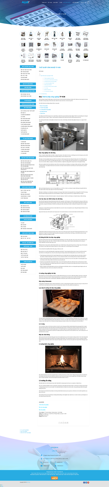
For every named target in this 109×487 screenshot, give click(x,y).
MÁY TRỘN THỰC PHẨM (25, 73)
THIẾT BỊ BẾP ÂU (24, 132)
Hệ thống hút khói (43, 111)
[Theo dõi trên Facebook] (84, 482)
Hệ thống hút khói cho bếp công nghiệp (50, 81)
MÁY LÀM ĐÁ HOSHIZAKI (25, 207)
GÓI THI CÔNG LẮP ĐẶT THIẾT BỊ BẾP (28, 110)
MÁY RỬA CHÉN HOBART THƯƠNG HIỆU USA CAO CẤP (27, 179)
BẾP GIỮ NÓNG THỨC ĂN (25, 94)
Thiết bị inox (42, 113)
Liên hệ (82, 2)
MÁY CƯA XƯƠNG (24, 236)
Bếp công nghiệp (67, 2)
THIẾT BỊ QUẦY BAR (24, 255)
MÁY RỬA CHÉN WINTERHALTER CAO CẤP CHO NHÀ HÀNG (27, 165)
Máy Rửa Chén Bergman (26, 162)
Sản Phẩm (55, 2)
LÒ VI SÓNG (23, 116)
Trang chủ (45, 18)
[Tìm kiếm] (85, 2)
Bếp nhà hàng (76, 2)
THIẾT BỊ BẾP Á (24, 130)
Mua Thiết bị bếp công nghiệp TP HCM (47, 75)
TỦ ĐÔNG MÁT (23, 141)
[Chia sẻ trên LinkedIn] (67, 423)
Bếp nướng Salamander (48, 84)
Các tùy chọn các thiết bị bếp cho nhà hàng (51, 79)
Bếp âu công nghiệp (44, 105)
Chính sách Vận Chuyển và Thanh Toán (71, 474)
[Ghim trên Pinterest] (65, 423)
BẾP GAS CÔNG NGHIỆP (25, 120)
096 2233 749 (45, 462)
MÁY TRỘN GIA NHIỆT (25, 71)
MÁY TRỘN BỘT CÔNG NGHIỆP (26, 228)
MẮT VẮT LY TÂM (24, 75)
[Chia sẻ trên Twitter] (61, 423)
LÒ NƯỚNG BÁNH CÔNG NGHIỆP (27, 126)
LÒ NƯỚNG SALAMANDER (25, 114)
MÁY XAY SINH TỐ (24, 251)
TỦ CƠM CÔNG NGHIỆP (25, 134)
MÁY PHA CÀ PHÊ (24, 249)
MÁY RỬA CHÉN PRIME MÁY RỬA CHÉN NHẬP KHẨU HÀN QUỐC (27, 182)
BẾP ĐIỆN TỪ (23, 112)
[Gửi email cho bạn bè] (63, 423)
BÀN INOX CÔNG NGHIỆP (25, 194)
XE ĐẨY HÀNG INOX (24, 198)
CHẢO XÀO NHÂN (24, 77)
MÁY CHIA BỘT (23, 224)
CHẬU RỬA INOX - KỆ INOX (25, 196)
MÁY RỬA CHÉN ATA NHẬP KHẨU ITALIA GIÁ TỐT (27, 169)
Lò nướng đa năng (44, 93)
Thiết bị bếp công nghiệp (50, 97)
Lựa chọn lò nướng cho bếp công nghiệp (51, 86)
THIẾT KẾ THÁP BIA (24, 257)
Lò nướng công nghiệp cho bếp (49, 83)
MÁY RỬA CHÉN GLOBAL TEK (26, 161)
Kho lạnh (23, 268)
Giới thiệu (50, 2)
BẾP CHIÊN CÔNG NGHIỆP (25, 118)
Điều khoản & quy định (34, 474)
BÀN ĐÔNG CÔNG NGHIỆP (25, 145)
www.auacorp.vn (60, 465)
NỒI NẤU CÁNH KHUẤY (25, 79)
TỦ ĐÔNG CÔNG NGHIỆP (25, 149)
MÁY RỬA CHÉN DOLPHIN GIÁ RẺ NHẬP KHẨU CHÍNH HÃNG (27, 175)
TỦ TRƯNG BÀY (23, 153)
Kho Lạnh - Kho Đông (25, 147)
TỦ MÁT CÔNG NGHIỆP (25, 151)
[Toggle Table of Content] (40, 74)
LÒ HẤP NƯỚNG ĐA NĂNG (25, 124)
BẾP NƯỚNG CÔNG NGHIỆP (26, 122)
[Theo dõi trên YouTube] (88, 482)
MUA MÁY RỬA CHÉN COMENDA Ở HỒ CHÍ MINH (28, 172)
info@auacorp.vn (46, 465)
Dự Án (61, 2)
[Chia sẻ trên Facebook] (59, 423)
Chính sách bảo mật (59, 474)
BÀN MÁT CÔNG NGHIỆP (25, 143)
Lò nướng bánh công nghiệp (49, 91)
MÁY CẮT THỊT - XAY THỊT (25, 238)
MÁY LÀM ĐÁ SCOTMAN (25, 211)
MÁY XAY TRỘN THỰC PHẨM (26, 69)
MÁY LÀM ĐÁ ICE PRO (25, 205)
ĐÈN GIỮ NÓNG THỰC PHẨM (26, 96)
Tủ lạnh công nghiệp (44, 107)
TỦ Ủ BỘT (22, 222)
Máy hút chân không (48, 89)
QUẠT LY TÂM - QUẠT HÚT (25, 190)
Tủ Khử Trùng (24, 192)
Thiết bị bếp (23, 266)
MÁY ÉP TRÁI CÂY (24, 253)
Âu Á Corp (28, 482)
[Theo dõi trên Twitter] (86, 482)
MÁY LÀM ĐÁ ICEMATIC (25, 209)
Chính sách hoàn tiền (51, 474)
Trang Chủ (44, 2)
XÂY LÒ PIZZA (23, 226)
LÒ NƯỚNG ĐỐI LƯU (24, 128)
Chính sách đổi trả (43, 474)
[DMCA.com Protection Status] (54, 477)
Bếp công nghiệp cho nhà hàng (49, 78)
